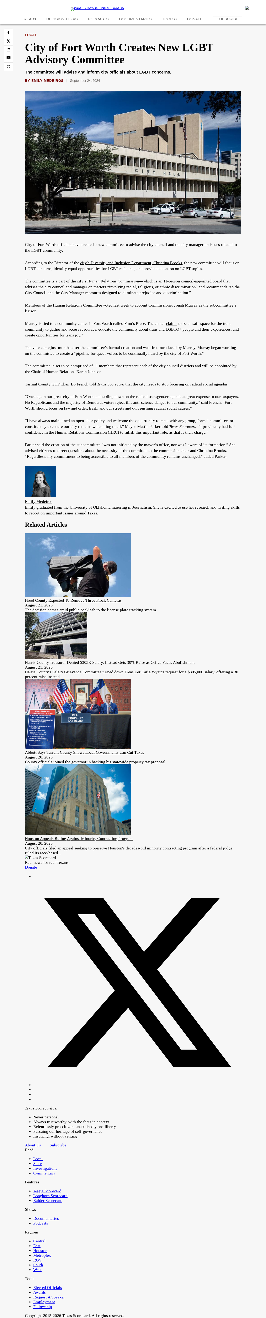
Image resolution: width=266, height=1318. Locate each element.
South (38, 1265)
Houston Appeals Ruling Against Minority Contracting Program (79, 838)
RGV (37, 1260)
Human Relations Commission (113, 281)
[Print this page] (8, 67)
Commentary (44, 1173)
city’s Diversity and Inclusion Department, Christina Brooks (131, 262)
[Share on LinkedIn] (8, 49)
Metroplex (42, 1255)
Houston (40, 1250)
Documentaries (135, 19)
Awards (39, 1292)
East (37, 1245)
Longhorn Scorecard (50, 1195)
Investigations (45, 1168)
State (37, 1163)
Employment (44, 1302)
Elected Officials (47, 1287)
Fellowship (42, 1306)
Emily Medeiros (47, 80)
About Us (33, 1145)
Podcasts (98, 19)
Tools (168, 19)
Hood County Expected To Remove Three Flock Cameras (73, 600)
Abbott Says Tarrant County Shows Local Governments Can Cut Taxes (84, 752)
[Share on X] (8, 41)
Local (31, 35)
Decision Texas (62, 19)
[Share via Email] (8, 58)
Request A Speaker (49, 1297)
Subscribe (227, 19)
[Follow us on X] (137, 1084)
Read (29, 19)
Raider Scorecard (47, 1200)
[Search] (249, 8)
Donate (194, 19)
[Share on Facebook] (8, 32)
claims (171, 323)
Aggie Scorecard (47, 1191)
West (37, 1269)
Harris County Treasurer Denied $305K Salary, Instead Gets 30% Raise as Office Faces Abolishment (110, 662)
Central (39, 1241)
